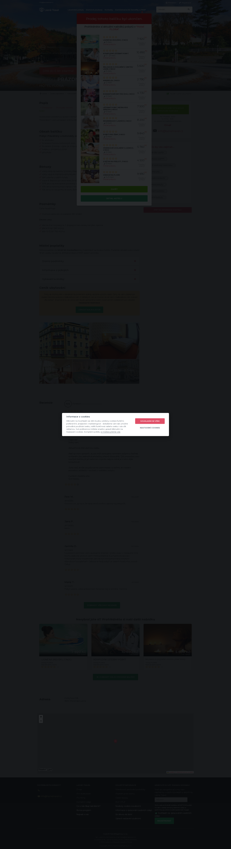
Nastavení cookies (150, 428)
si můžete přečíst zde (110, 432)
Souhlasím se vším (149, 421)
